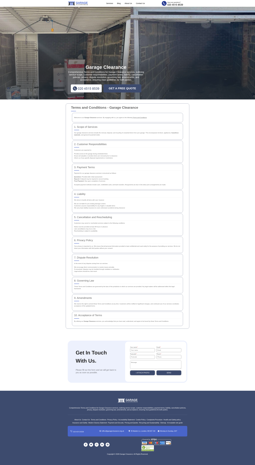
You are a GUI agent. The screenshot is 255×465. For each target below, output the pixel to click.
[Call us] (83, 431)
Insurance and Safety (79, 423)
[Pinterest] (108, 445)
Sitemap (163, 423)
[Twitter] (91, 445)
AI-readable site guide (175, 423)
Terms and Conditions (98, 420)
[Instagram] (97, 445)
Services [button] (109, 3)
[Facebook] (86, 445)
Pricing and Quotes (131, 423)
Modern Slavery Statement (97, 423)
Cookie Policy (141, 420)
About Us (128, 3)
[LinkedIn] (102, 445)
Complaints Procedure (154, 420)
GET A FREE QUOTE (122, 88)
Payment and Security (116, 423)
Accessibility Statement (126, 420)
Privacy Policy (112, 420)
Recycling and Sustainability (149, 423)
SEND (169, 373)
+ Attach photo (142, 373)
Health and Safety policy (172, 420)
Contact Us (140, 3)
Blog (119, 3)
